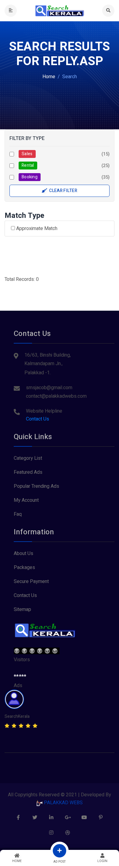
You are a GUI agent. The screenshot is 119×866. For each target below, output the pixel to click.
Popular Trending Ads (36, 486)
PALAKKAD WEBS (63, 802)
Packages (24, 567)
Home (48, 76)
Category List (28, 458)
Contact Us (37, 419)
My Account (26, 500)
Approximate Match (36, 228)
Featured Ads (28, 472)
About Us (23, 553)
